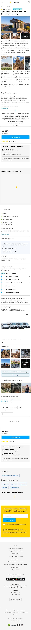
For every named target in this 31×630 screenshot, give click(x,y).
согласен (8, 524)
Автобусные (22, 484)
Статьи (15, 545)
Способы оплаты (15, 567)
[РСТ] (22, 625)
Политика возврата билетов (16, 556)
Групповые (14, 484)
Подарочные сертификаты (15, 551)
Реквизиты (24, 612)
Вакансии (18, 612)
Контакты (15, 614)
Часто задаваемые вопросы (16, 548)
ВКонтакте (13, 592)
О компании (9, 610)
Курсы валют (15, 569)
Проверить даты (15, 137)
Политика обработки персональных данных (15, 564)
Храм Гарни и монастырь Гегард (10, 475)
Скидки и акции (15, 553)
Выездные (4, 487)
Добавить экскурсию (15, 599)
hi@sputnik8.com (16, 594)
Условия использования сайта (15, 561)
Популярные (5, 484)
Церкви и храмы (14, 487)
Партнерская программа (19, 610)
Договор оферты (15, 559)
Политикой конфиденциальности (11, 533)
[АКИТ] (18, 625)
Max (19, 592)
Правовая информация (9, 612)
